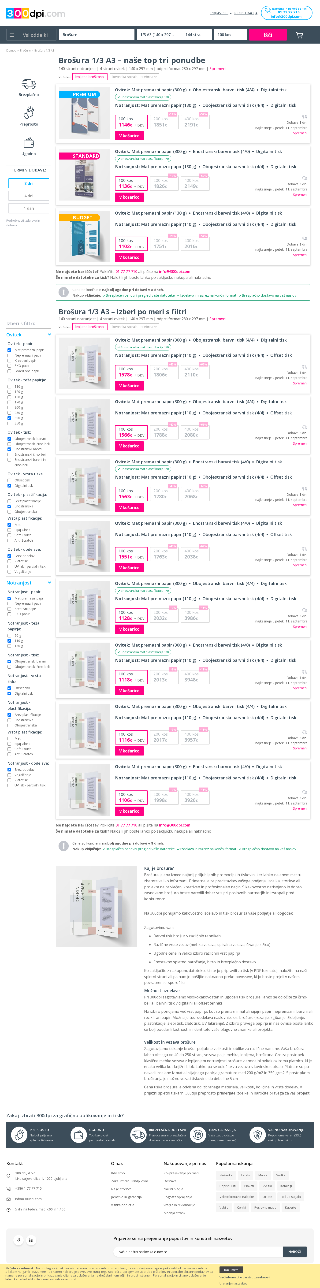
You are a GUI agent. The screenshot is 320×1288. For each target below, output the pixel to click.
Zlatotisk (21, 561)
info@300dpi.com (286, 17)
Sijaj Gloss (22, 530)
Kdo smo (118, 1173)
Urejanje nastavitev (233, 1283)
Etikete (267, 1197)
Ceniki (241, 1207)
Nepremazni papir (28, 355)
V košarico (129, 135)
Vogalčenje (23, 571)
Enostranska (24, 506)
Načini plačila (173, 1189)
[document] (160, 1275)
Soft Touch (23, 535)
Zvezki (267, 1186)
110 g (19, 386)
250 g (19, 412)
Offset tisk (22, 480)
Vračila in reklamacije (179, 1205)
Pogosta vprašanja (178, 1197)
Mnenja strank (174, 1213)
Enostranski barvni (28, 449)
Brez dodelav (24, 556)
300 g (19, 418)
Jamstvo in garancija (126, 1197)
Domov (11, 50)
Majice (263, 1175)
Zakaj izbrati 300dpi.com (129, 1181)
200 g (19, 407)
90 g (18, 635)
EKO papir (22, 365)
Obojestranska (26, 511)
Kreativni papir (25, 360)
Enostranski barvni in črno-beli (30, 462)
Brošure (25, 50)
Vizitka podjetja (122, 1205)
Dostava (170, 1181)
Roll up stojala (291, 1197)
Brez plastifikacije (28, 501)
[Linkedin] (31, 1240)
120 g (19, 391)
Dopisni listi (228, 1186)
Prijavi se (219, 13)
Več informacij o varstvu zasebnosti (245, 1277)
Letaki (245, 1175)
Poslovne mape (265, 1207)
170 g (19, 402)
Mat (18, 524)
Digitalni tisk (24, 485)
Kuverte (290, 1207)
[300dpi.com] (35, 13)
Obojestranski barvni (30, 438)
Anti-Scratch (24, 540)
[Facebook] (18, 1240)
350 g (19, 423)
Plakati (249, 1186)
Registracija (245, 13)
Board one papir (27, 371)
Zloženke (226, 1175)
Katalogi (286, 1186)
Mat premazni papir (29, 350)
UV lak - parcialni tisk (30, 566)
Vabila (224, 1207)
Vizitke (281, 1175)
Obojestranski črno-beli (32, 444)
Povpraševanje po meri (181, 1173)
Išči (268, 35)
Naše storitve (121, 1189)
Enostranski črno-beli (30, 454)
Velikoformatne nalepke (237, 1197)
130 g (19, 397)
